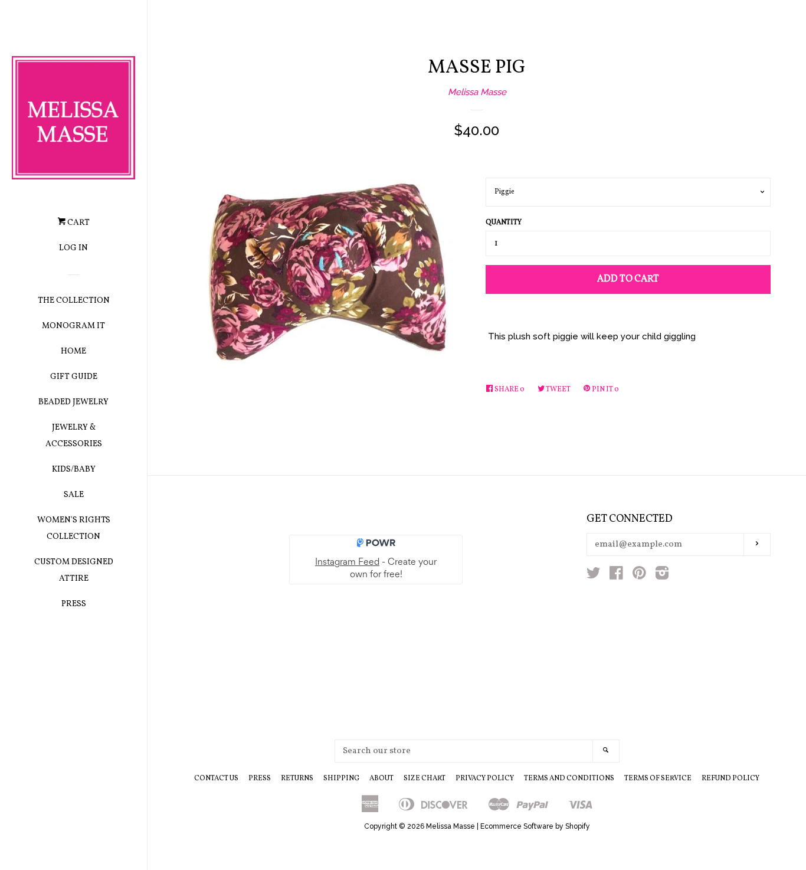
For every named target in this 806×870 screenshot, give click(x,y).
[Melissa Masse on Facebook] (616, 575)
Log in (73, 248)
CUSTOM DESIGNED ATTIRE (73, 570)
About (381, 778)
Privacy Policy (485, 778)
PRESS (73, 604)
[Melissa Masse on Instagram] (662, 575)
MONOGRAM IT (73, 326)
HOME (73, 351)
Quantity (504, 222)
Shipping (341, 778)
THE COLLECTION (74, 300)
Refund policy (730, 778)
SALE (74, 495)
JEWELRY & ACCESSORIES (73, 436)
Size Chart (424, 778)
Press (259, 778)
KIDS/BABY (74, 469)
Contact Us (216, 778)
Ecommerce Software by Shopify (535, 826)
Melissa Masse (477, 92)
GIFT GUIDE (73, 376)
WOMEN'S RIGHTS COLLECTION (73, 528)
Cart (77, 222)
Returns (297, 778)
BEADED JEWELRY (73, 402)
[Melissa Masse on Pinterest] (639, 575)
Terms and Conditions (569, 778)
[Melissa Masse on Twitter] (594, 575)
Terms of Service (658, 778)
